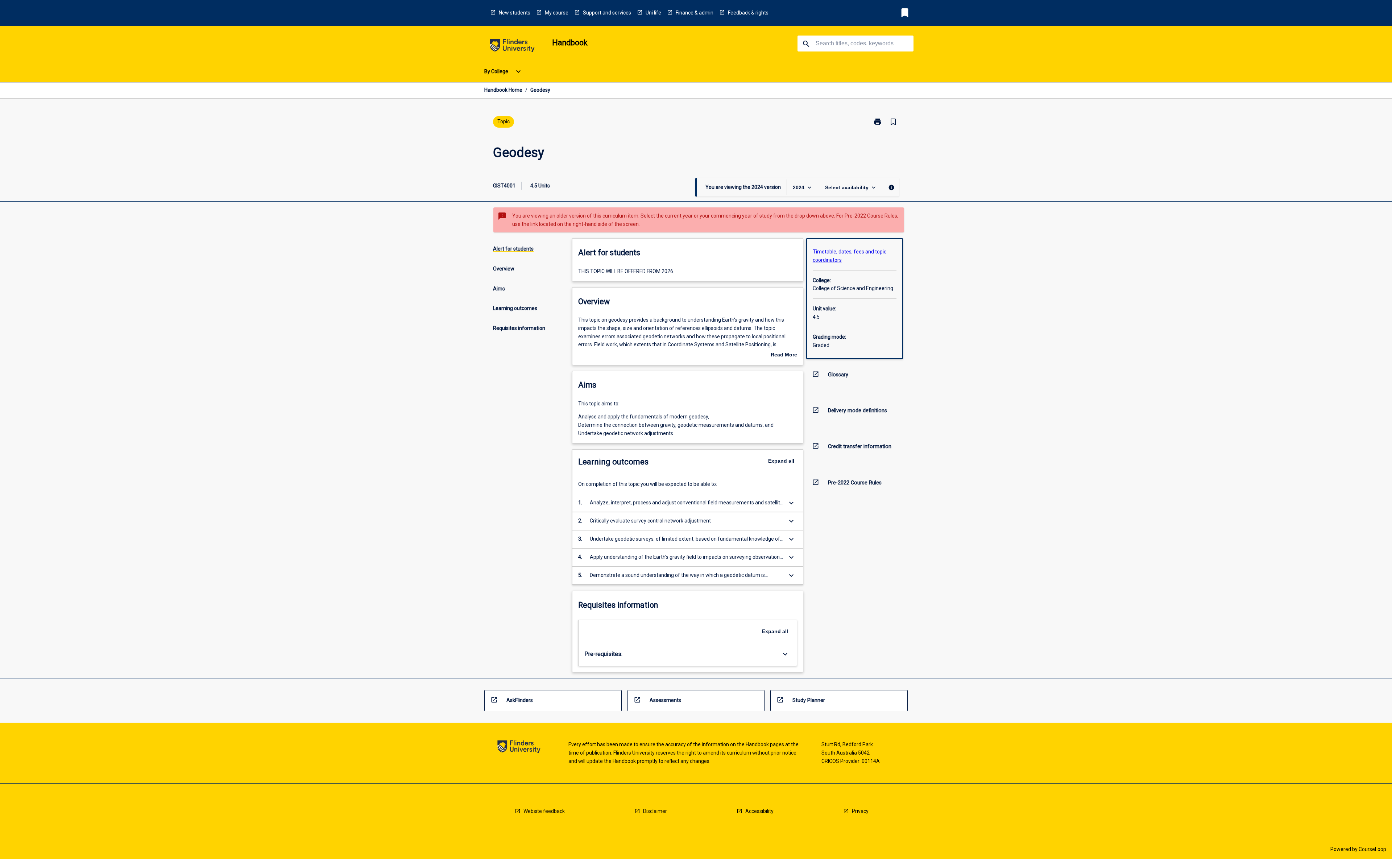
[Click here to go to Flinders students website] (512, 47)
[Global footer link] (519, 747)
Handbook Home (503, 90)
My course (556, 13)
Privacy (860, 811)
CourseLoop (1372, 849)
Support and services (607, 13)
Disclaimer (655, 811)
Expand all (781, 461)
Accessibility (759, 811)
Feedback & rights (748, 13)
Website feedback (544, 811)
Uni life (653, 13)
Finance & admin (694, 13)
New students (514, 13)
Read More (784, 355)
